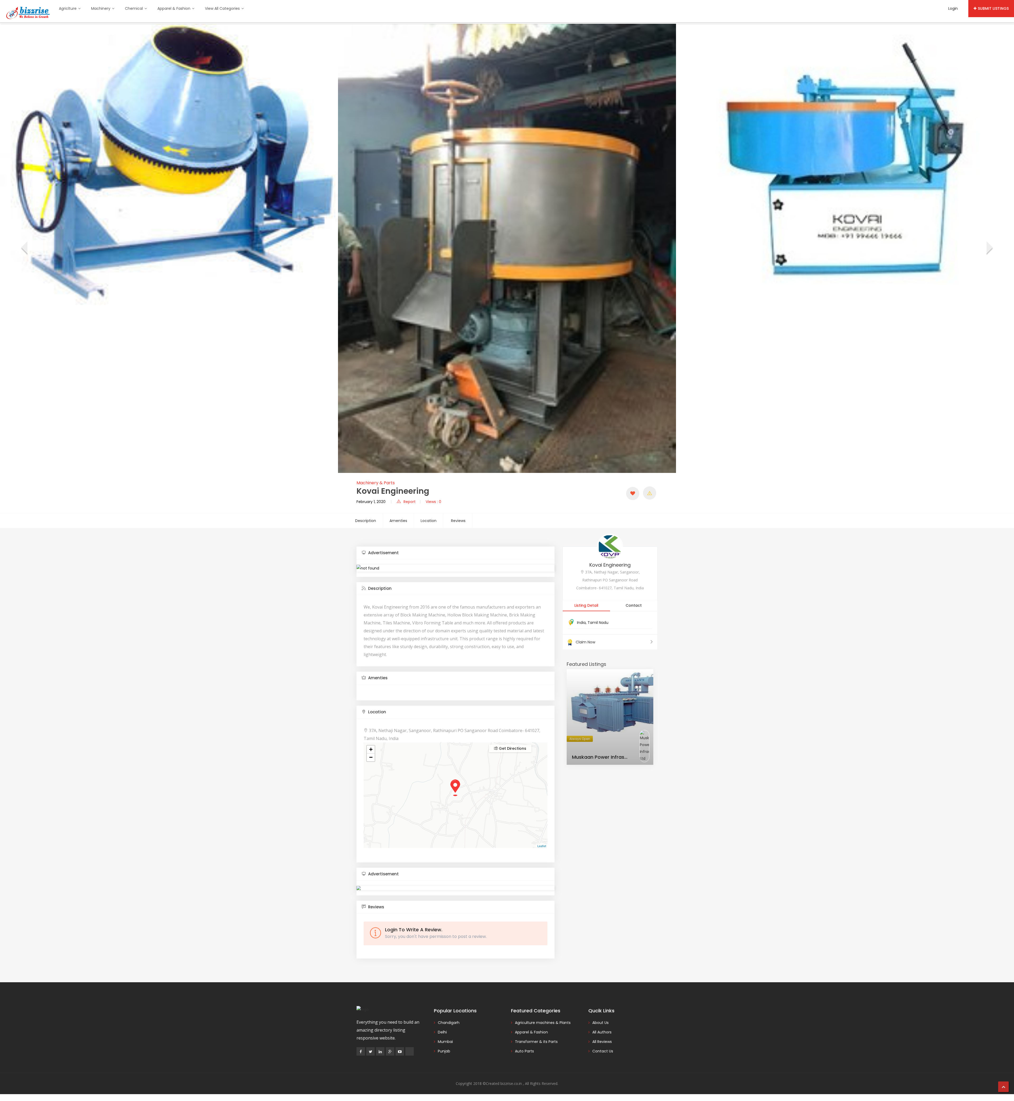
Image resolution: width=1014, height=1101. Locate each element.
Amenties (398, 520)
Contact (634, 605)
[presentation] (23, 248)
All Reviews (602, 1041)
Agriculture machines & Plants (543, 1022)
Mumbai (445, 1041)
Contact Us (602, 1051)
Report (409, 501)
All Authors (602, 1032)
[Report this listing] (649, 493)
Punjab (444, 1051)
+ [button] (371, 749)
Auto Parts (524, 1051)
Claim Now (585, 642)
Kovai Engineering (610, 565)
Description (365, 520)
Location (428, 520)
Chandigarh (448, 1022)
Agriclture (68, 8)
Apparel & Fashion (174, 8)
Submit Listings (993, 8)
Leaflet (541, 846)
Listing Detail (586, 605)
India (581, 622)
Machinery (101, 8)
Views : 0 (433, 501)
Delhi (442, 1032)
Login (953, 8)
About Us (600, 1022)
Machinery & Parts (375, 483)
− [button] (371, 757)
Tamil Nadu (598, 622)
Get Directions (512, 748)
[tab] (455, 553)
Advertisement (383, 553)
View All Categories (223, 8)
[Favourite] (632, 493)
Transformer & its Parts (536, 1041)
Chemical (134, 8)
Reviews (458, 520)
